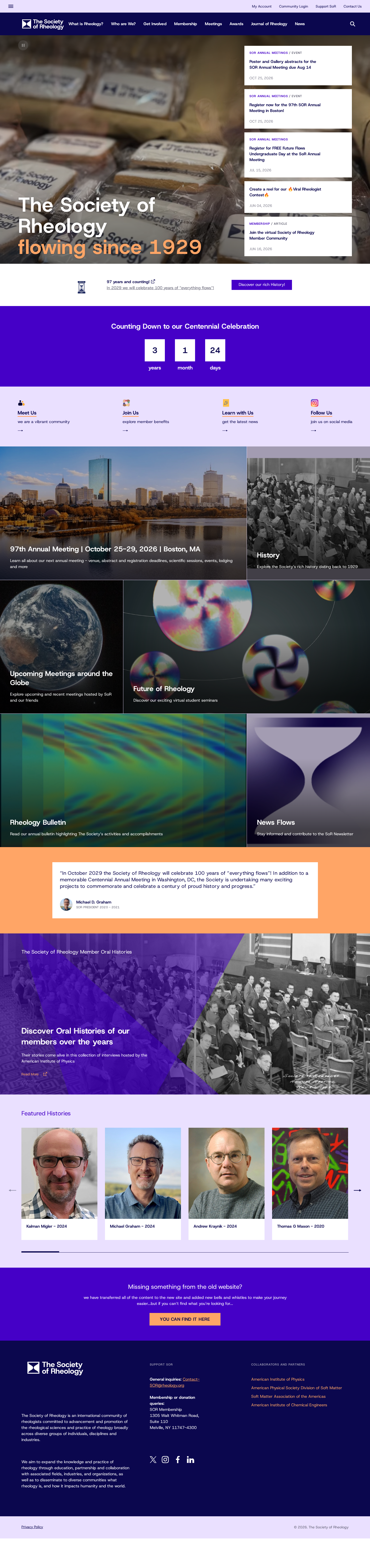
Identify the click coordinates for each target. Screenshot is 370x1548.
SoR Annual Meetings (268, 53)
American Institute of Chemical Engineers (289, 1405)
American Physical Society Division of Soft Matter (296, 1387)
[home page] (43, 24)
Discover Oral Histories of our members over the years (75, 1036)
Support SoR (326, 6)
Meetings (213, 23)
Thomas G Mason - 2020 (300, 1226)
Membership (185, 23)
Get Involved (155, 23)
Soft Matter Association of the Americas (288, 1396)
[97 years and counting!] (81, 287)
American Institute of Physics (278, 1379)
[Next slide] (357, 1190)
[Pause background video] (23, 45)
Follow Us (321, 412)
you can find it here (185, 1319)
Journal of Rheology (269, 23)
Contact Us (353, 6)
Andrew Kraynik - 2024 (215, 1226)
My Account (262, 6)
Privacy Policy (32, 1527)
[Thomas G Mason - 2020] (310, 1173)
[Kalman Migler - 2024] (59, 1173)
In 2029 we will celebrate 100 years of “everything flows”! (160, 287)
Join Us (131, 412)
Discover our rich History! (262, 284)
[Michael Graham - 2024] (143, 1173)
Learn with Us (237, 412)
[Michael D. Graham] (66, 904)
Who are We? (123, 23)
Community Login (293, 6)
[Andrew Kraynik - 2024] (227, 1173)
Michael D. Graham (93, 902)
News (300, 23)
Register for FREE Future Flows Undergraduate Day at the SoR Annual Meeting (284, 153)
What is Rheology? (85, 23)
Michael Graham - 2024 (132, 1226)
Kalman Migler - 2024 (46, 1226)
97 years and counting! (128, 281)
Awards (236, 23)
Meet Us (27, 412)
